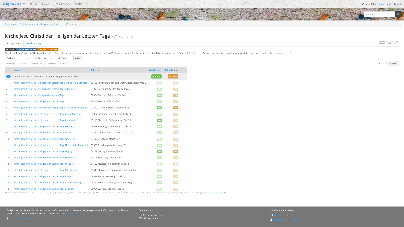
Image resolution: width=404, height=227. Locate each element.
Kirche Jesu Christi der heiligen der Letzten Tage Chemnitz (44, 120)
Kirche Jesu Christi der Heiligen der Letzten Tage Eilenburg (45, 88)
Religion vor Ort (13, 4)
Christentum (26, 24)
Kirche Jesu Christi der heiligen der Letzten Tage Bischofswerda (47, 113)
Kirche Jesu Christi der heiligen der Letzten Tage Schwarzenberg (48, 182)
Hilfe (80, 3)
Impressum (15, 218)
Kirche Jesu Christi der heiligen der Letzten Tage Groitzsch (44, 138)
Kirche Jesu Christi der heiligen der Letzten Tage (39, 101)
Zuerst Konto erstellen (285, 219)
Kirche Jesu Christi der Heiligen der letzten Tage (39, 95)
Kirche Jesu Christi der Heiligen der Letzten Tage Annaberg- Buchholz (50, 82)
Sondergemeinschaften (48, 24)
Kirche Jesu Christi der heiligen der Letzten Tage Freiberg (44, 126)
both (381, 3)
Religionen (10, 24)
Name (17, 70)
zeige (77, 58)
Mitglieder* (155, 70)
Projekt (45, 3)
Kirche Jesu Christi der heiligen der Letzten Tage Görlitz (43, 132)
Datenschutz (30, 218)
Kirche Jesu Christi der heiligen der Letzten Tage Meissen (44, 163)
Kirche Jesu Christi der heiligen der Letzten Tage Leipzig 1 (44, 151)
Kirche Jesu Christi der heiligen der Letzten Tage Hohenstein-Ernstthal (51, 145)
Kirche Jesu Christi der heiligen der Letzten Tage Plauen (43, 176)
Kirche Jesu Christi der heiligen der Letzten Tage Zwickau (44, 188)
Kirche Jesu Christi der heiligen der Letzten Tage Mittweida (45, 170)
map (388, 3)
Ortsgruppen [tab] (14, 43)
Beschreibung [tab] (33, 43)
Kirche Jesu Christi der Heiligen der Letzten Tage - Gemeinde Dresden (50, 107)
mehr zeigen (283, 53)
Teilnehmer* (171, 70)
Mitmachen (64, 3)
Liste (34, 3)
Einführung (72, 213)
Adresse (95, 70)
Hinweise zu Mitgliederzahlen (216, 193)
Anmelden (279, 214)
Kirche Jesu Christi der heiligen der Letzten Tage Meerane (44, 157)
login (399, 3)
